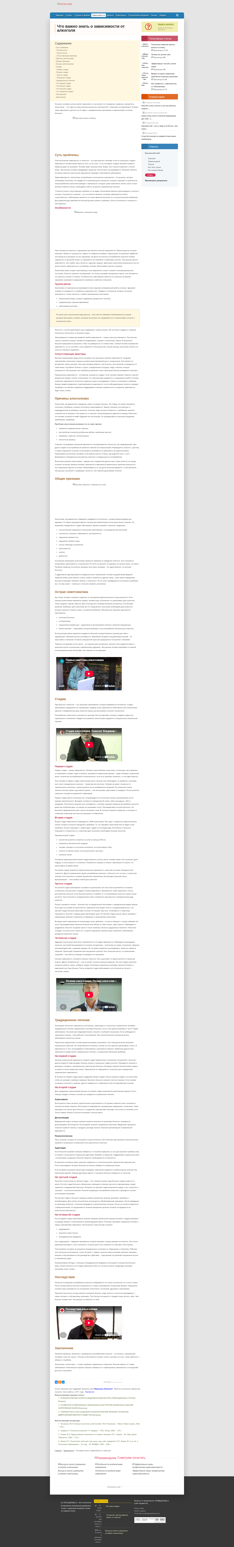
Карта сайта (139, 1508)
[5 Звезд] (110, 1382)
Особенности (62, 50)
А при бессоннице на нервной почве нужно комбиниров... (158, 137)
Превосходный (154, 161)
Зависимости (98, 15)
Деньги (110, 15)
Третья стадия (62, 75)
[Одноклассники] (59, 1382)
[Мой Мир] (63, 1382)
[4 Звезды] (108, 1382)
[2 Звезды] (106, 1382)
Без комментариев (155, 170)
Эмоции (59, 15)
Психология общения (138, 15)
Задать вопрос (166, 24)
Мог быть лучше (154, 167)
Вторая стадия (62, 72)
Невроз (162, 15)
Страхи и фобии (82, 15)
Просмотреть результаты (156, 180)
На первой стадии (64, 83)
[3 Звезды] (107, 1382)
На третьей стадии (64, 89)
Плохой (151, 164)
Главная (58, 1451)
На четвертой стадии (65, 91)
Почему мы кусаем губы (161, 54)
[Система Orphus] (153, 1520)
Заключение (61, 97)
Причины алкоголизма (65, 58)
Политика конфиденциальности (147, 1513)
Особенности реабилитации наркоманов (108, 1472)
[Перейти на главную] (117, 2)
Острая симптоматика (65, 64)
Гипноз (154, 15)
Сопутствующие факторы (67, 56)
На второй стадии (64, 86)
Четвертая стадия (64, 78)
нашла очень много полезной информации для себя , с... (158, 117)
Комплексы (121, 15)
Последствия (61, 94)
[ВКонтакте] (56, 1382)
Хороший (151, 158)
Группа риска (62, 53)
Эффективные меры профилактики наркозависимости (148, 1472)
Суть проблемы (62, 47)
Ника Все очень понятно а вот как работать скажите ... (158, 107)
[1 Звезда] (104, 1382)
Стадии (59, 67)
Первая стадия (62, 69)
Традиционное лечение (65, 80)
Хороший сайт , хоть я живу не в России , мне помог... (159, 127)
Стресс (69, 15)
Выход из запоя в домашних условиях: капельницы (71, 1472)
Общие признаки (62, 61)
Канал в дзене (140, 1511)
